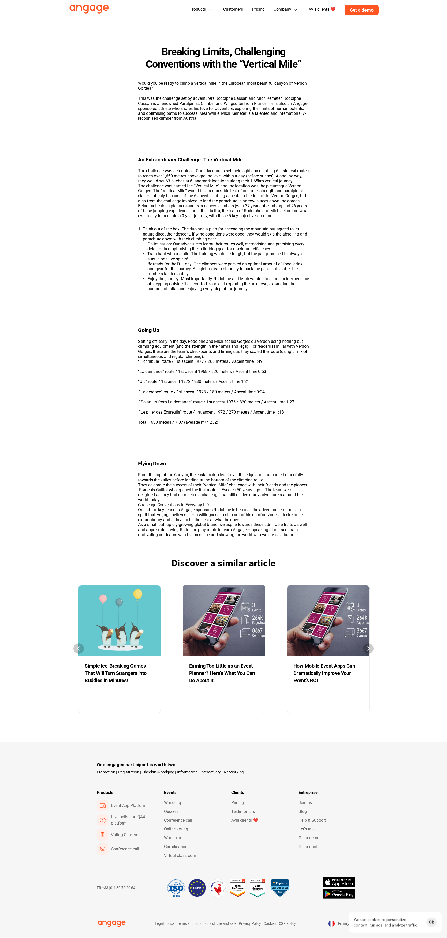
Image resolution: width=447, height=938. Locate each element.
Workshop (173, 802)
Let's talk (307, 829)
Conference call (178, 820)
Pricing (258, 9)
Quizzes (171, 811)
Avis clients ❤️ (244, 820)
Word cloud (174, 837)
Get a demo (309, 837)
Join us (305, 802)
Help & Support (312, 820)
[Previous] (78, 648)
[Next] (368, 648)
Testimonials (243, 811)
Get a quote (309, 846)
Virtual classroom (180, 855)
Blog (303, 811)
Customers (233, 9)
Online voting (176, 829)
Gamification (176, 846)
